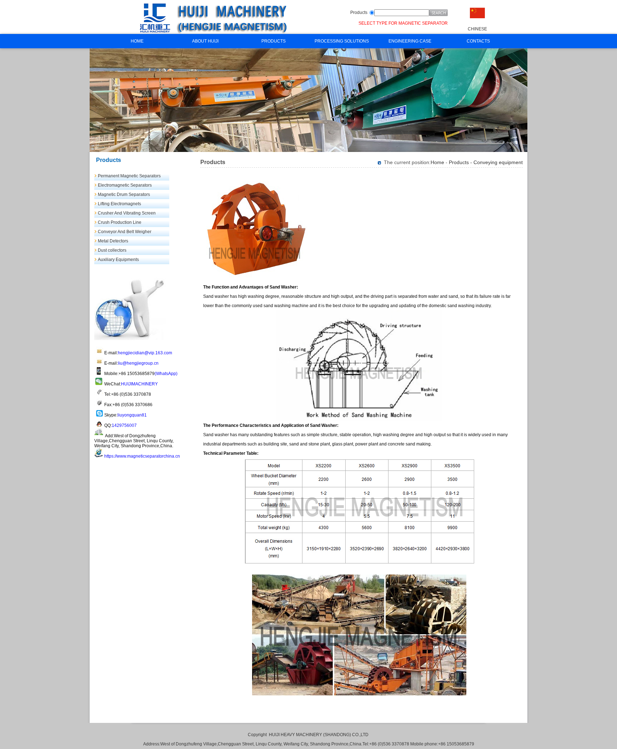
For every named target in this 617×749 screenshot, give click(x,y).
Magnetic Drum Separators (124, 194)
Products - (461, 162)
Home (437, 162)
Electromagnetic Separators (125, 185)
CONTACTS (478, 41)
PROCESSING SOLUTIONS (342, 41)
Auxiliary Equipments (118, 259)
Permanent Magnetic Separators (129, 175)
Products (358, 12)
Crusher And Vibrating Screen (127, 213)
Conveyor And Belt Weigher (124, 231)
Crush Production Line (119, 222)
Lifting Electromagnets (119, 203)
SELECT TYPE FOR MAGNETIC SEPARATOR (403, 23)
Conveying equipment (498, 162)
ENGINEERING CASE (409, 41)
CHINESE (477, 28)
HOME (137, 41)
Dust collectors (112, 250)
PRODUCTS (273, 41)
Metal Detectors (113, 240)
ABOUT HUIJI (205, 41)
